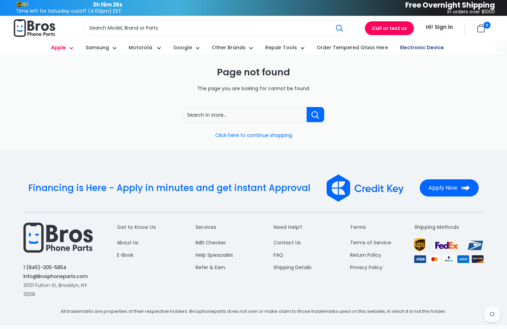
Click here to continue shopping (253, 135)
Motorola (141, 47)
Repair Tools (281, 47)
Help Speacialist (214, 255)
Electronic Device (422, 47)
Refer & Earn (210, 267)
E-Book (125, 255)
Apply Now (442, 188)
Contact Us (287, 242)
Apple (58, 47)
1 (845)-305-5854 (45, 267)
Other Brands (229, 47)
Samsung (97, 47)
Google (182, 47)
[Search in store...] (315, 114)
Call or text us (389, 28)
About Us (127, 242)
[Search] (339, 28)
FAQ (278, 255)
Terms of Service (370, 242)
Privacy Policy (366, 267)
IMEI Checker (211, 242)
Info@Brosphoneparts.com (55, 276)
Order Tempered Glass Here (352, 47)
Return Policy (365, 255)
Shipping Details (292, 267)
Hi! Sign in (439, 27)
